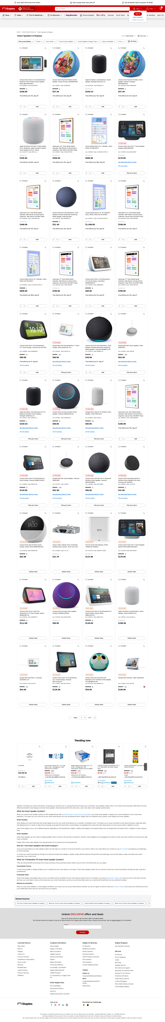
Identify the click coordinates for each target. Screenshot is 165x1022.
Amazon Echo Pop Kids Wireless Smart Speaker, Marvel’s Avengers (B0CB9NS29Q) (130, 82)
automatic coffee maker (115, 878)
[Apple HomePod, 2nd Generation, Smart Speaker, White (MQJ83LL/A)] (132, 595)
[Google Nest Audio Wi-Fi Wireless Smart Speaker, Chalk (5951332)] (99, 396)
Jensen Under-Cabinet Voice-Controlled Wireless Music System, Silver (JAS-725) (65, 546)
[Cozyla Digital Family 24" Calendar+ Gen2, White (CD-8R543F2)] (99, 130)
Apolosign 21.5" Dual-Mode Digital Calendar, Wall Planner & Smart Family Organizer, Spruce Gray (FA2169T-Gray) (130, 215)
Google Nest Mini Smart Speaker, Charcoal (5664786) (66, 479)
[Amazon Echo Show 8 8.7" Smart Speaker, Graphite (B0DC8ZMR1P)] (132, 130)
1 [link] (26, 288)
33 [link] (26, 487)
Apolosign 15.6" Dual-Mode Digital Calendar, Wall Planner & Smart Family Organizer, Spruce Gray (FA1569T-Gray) (130, 414)
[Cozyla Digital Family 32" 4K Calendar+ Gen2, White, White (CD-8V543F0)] (99, 197)
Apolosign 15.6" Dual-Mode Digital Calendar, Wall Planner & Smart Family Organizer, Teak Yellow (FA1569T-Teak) (32, 215)
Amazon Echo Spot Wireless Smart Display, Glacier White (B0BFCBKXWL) (32, 546)
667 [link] (60, 354)
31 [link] (125, 487)
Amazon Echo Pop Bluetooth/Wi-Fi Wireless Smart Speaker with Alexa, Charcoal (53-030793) (129, 480)
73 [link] (92, 354)
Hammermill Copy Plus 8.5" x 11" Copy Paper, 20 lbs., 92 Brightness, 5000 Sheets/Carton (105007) (55, 767)
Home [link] (18, 32)
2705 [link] (126, 354)
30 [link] (26, 620)
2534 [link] (105, 771)
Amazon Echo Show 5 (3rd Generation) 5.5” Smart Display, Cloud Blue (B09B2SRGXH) (97, 281)
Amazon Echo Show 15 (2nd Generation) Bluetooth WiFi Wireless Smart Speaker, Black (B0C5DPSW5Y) (32, 82)
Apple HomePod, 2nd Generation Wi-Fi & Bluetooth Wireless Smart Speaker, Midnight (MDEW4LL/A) (32, 414)
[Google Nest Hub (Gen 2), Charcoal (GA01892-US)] (33, 662)
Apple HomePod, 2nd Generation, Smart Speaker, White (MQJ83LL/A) (130, 612)
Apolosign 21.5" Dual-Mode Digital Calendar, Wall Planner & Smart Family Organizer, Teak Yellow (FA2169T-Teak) (65, 148)
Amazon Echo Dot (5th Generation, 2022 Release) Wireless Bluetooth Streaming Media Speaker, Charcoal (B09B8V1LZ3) (98, 347)
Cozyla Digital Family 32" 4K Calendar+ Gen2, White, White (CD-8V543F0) (97, 214)
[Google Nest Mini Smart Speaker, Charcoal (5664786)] (66, 463)
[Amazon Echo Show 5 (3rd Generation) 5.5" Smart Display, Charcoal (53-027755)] (33, 330)
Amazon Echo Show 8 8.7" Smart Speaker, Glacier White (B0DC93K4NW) (131, 546)
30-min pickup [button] (122, 166)
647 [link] (27, 687)
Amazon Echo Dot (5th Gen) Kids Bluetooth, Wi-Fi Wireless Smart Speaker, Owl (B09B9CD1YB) (98, 680)
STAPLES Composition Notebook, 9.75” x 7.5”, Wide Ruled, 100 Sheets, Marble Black (109, 767)
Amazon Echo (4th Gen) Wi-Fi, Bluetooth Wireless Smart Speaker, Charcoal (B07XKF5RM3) (98, 480)
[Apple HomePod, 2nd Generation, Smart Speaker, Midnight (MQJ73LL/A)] (99, 64)
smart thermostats (67, 815)
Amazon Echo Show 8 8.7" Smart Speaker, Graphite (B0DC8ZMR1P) (131, 147)
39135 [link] (52, 771)
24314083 (21, 765)
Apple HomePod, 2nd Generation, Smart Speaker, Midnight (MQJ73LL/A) (98, 81)
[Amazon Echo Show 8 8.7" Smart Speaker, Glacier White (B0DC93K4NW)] (132, 529)
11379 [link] (79, 771)
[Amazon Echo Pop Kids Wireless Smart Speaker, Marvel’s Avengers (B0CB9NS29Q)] (132, 64)
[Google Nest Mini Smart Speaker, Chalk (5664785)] (132, 330)
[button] (128, 8)
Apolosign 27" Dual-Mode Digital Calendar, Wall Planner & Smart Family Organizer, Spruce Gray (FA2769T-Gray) (65, 281)
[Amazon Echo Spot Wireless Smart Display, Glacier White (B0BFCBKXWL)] (33, 529)
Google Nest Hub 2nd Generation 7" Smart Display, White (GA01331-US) (66, 347)
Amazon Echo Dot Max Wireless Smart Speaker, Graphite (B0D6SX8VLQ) (65, 413)
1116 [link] (132, 771)
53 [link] (26, 354)
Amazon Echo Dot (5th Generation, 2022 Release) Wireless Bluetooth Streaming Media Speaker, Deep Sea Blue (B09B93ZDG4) (65, 215)
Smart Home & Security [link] (29, 32)
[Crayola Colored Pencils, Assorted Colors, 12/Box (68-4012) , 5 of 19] (135, 756)
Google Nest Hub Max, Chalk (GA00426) (131, 678)
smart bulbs (86, 815)
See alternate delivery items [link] (127, 162)
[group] (29, 766)
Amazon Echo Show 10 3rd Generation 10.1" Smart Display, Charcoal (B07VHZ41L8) (65, 680)
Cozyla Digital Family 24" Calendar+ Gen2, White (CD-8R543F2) (98, 147)
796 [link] (93, 421)
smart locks (77, 815)
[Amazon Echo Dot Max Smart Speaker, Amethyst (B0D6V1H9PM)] (66, 595)
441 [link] (126, 687)
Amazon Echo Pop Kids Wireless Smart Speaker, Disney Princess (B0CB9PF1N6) (65, 81)
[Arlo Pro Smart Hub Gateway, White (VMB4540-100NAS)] (99, 529)
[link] (27, 3)
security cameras (119, 887)
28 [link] (92, 288)
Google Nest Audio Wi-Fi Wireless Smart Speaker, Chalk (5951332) (98, 413)
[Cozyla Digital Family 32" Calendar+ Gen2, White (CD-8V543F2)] (33, 263)
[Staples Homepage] (8, 9)
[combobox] (92, 9)
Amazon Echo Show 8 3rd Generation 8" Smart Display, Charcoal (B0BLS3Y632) (32, 479)
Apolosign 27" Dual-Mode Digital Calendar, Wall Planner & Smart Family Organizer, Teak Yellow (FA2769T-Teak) (130, 281)
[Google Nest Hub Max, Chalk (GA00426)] (132, 662)
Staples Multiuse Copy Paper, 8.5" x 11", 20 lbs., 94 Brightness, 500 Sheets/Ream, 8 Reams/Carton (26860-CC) (82, 767)
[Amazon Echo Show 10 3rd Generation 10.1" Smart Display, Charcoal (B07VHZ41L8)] (66, 662)
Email (66, 925)
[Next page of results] (94, 717)
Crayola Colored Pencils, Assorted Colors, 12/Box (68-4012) (135, 766)
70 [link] (92, 487)
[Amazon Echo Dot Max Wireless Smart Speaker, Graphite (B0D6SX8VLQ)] (66, 396)
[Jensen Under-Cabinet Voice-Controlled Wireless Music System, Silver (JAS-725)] (66, 529)
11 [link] (26, 89)
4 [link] (26, 421)
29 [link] (125, 554)
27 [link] (59, 89)
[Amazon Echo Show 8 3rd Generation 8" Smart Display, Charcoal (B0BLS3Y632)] (33, 463)
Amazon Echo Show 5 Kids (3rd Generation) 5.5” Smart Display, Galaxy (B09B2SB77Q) (32, 613)
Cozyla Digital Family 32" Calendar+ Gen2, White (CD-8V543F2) (33, 280)
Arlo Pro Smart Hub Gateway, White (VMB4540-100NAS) (96, 546)
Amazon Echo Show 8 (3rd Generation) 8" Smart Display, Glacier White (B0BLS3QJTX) (98, 613)
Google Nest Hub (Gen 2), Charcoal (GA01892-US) (31, 679)
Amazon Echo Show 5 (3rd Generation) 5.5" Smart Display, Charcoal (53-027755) (33, 347)
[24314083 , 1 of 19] (29, 756)
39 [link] (59, 687)
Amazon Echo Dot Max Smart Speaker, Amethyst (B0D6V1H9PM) (65, 612)
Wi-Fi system (124, 849)
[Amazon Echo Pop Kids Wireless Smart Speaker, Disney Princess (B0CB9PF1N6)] (66, 64)
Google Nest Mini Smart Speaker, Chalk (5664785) (130, 347)
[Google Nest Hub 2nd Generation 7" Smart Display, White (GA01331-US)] (66, 330)
